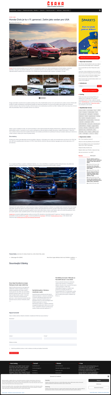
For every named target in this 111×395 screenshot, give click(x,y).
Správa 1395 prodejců (93, 392)
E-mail (46, 329)
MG (22, 364)
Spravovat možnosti (98, 387)
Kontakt (80, 372)
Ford (96, 112)
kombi (83, 118)
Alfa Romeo (12, 359)
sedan (26, 215)
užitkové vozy (95, 131)
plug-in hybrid (95, 125)
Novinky (11, 17)
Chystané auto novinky (28, 10)
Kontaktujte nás (85, 101)
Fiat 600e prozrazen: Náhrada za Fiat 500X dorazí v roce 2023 (65, 284)
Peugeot (89, 125)
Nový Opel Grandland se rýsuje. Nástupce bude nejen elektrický (18, 284)
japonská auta (92, 116)
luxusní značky (90, 120)
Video (14, 17)
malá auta (97, 120)
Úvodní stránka (13, 10)
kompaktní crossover (90, 118)
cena (80, 112)
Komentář (12, 312)
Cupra (27, 359)
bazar (95, 110)
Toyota (89, 131)
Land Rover (25, 362)
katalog (98, 116)
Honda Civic (12, 214)
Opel (20, 365)
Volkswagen (85, 133)
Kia (79, 118)
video (80, 133)
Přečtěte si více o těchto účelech (103, 392)
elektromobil (91, 112)
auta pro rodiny (82, 110)
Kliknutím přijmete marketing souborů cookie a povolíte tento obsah (43, 186)
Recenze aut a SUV (50, 10)
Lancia (20, 362)
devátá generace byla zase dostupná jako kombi (28, 217)
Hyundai (26, 361)
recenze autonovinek (92, 365)
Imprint (23, 392)
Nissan (16, 365)
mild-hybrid (87, 122)
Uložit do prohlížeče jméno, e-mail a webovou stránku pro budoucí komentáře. (29, 342)
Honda (10, 68)
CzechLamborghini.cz (36, 361)
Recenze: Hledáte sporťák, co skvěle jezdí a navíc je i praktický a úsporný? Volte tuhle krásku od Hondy (94, 160)
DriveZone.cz (35, 366)
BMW (99, 110)
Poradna (85, 372)
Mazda (10, 364)
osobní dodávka (82, 125)
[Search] (100, 10)
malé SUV (81, 122)
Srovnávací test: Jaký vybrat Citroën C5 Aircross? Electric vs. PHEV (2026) (94, 167)
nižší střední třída (37, 254)
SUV (94, 129)
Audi (17, 359)
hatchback (42, 215)
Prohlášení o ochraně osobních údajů (14, 392)
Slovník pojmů (58, 366)
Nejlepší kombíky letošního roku (85, 147)
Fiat (16, 361)
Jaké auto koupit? (59, 373)
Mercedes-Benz (16, 364)
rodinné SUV (91, 127)
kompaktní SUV (82, 120)
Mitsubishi (11, 365)
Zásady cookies (4, 392)
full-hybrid (90, 114)
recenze (80, 127)
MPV (92, 122)
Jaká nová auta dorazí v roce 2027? (86, 152)
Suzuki (24, 367)
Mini (24, 364)
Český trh (42, 10)
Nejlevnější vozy (58, 368)
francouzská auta (82, 114)
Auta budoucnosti (59, 359)
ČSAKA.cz (95, 359)
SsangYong (15, 367)
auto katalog (89, 110)
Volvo (24, 369)
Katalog (19, 10)
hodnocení (81, 116)
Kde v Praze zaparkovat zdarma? (86, 139)
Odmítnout (98, 384)
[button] (108, 376)
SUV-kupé (81, 131)
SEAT (11, 367)
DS (13, 361)
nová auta (90, 123)
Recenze (81, 155)
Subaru (20, 367)
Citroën (23, 359)
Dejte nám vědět (95, 103)
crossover (85, 112)
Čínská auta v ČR (58, 364)
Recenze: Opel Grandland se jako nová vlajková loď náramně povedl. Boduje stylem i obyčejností (94, 180)
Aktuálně (36, 10)
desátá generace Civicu (56, 215)
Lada (16, 362)
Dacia (10, 361)
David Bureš (12, 22)
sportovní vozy (82, 129)
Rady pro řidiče (66, 10)
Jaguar (10, 362)
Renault (85, 127)
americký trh (20, 254)
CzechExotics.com (36, 359)
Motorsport (59, 10)
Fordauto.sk (34, 364)
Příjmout (99, 380)
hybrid (86, 116)
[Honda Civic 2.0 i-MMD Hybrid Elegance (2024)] (35, 90)
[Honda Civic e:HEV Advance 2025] (19, 80)
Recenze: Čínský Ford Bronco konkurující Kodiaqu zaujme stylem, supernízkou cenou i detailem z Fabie (93, 173)
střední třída (89, 129)
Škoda (96, 133)
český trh (91, 133)
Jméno (11, 329)
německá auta (97, 123)
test (85, 131)
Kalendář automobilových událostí (62, 361)
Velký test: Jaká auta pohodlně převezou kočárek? (89, 141)
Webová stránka (13, 336)
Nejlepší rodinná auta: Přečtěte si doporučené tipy (89, 150)
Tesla (10, 369)
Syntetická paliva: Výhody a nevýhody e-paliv (40, 284)
